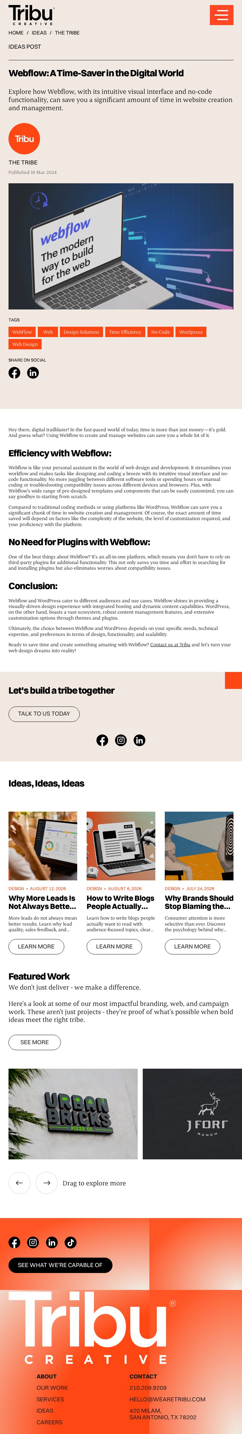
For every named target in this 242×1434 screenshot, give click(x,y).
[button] (20, 1183)
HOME (16, 32)
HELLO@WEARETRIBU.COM (167, 1399)
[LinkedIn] (52, 1243)
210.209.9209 (148, 1387)
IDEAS (39, 32)
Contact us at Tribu (170, 644)
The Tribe (67, 33)
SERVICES (50, 1399)
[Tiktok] (71, 1243)
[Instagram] (33, 1243)
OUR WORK (52, 1387)
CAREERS (49, 1422)
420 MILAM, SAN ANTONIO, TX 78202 (163, 1414)
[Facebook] (14, 1243)
